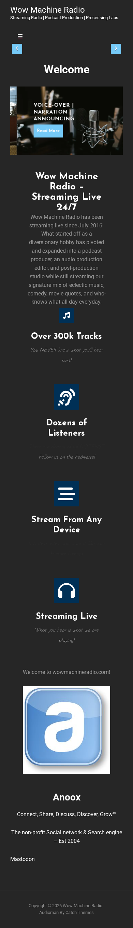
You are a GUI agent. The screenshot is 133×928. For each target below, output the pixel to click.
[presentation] (17, 49)
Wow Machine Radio (47, 10)
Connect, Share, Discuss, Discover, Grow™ (66, 814)
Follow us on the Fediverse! (67, 457)
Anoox (66, 797)
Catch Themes (79, 912)
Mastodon (22, 859)
